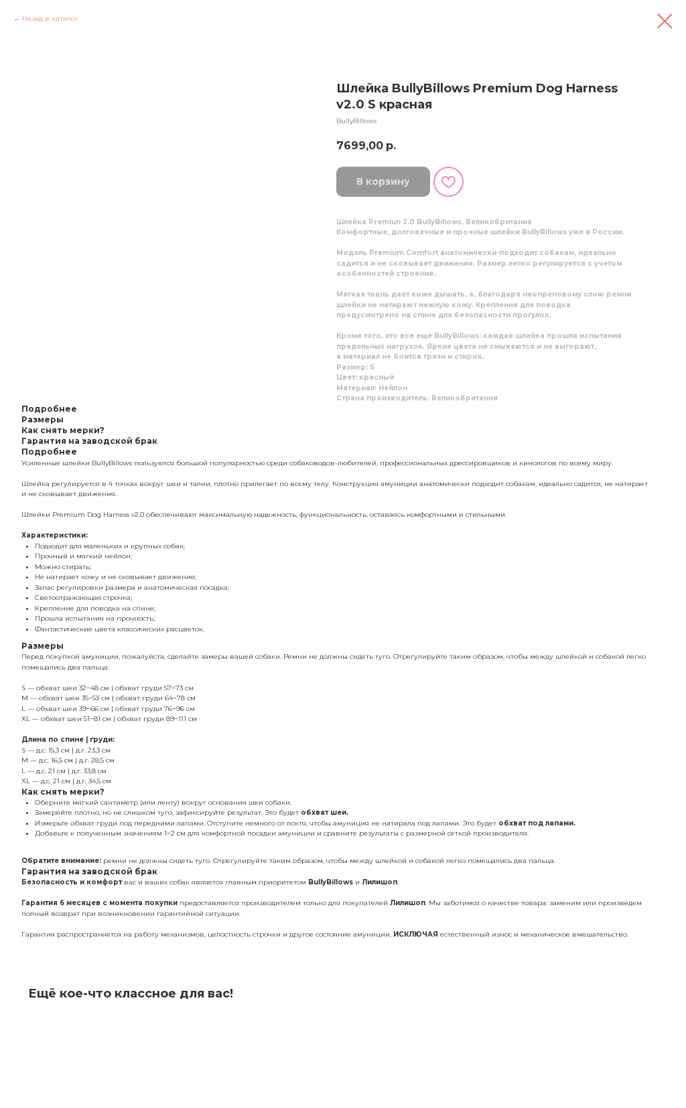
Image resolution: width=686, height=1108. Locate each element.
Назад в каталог (50, 18)
